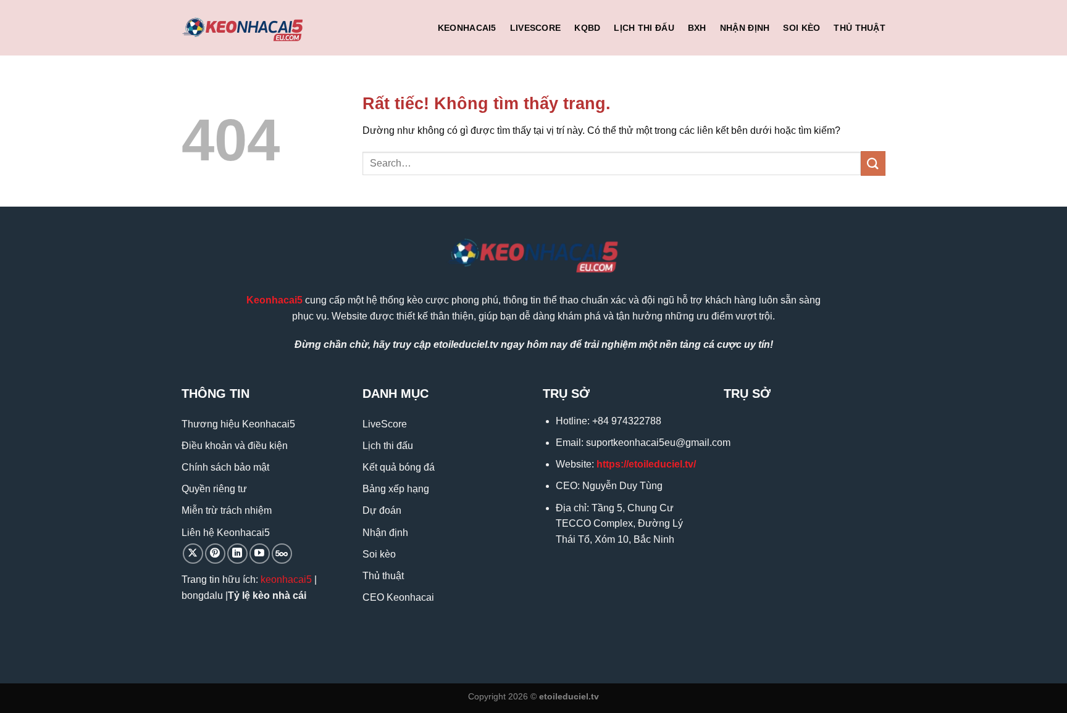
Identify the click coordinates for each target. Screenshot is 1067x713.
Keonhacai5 (467, 28)
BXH (697, 28)
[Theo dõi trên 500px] (282, 553)
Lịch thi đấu (644, 28)
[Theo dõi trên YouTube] (259, 553)
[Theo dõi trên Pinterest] (215, 553)
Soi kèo (801, 28)
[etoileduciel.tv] (243, 28)
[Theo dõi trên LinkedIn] (237, 553)
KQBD (587, 28)
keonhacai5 (286, 579)
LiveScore (535, 28)
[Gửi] (873, 163)
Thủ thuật (859, 28)
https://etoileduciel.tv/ (646, 464)
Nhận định (745, 28)
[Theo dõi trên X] (193, 553)
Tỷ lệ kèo (249, 595)
